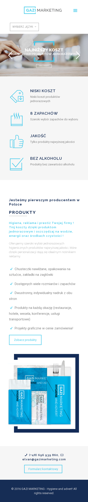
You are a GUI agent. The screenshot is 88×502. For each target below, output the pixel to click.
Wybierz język (22, 26)
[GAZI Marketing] (44, 10)
